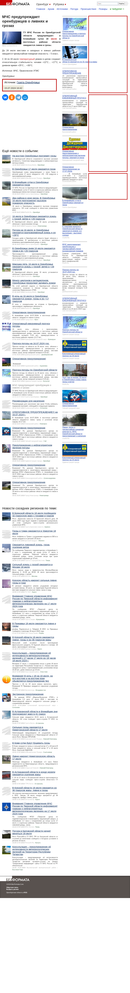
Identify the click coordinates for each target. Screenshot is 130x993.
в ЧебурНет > (117, 9)
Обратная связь (12, 887)
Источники (62, 9)
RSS (25, 892)
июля (54, 39)
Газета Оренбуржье (28, 82)
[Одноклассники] (12, 97)
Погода (74, 9)
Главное (40, 9)
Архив (51, 9)
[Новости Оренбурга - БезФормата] (15, 3)
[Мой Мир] (25, 97)
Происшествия (88, 9)
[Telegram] (18, 97)
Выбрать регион (12, 889)
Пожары (103, 9)
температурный (27, 59)
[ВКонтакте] (5, 97)
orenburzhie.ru (12, 46)
